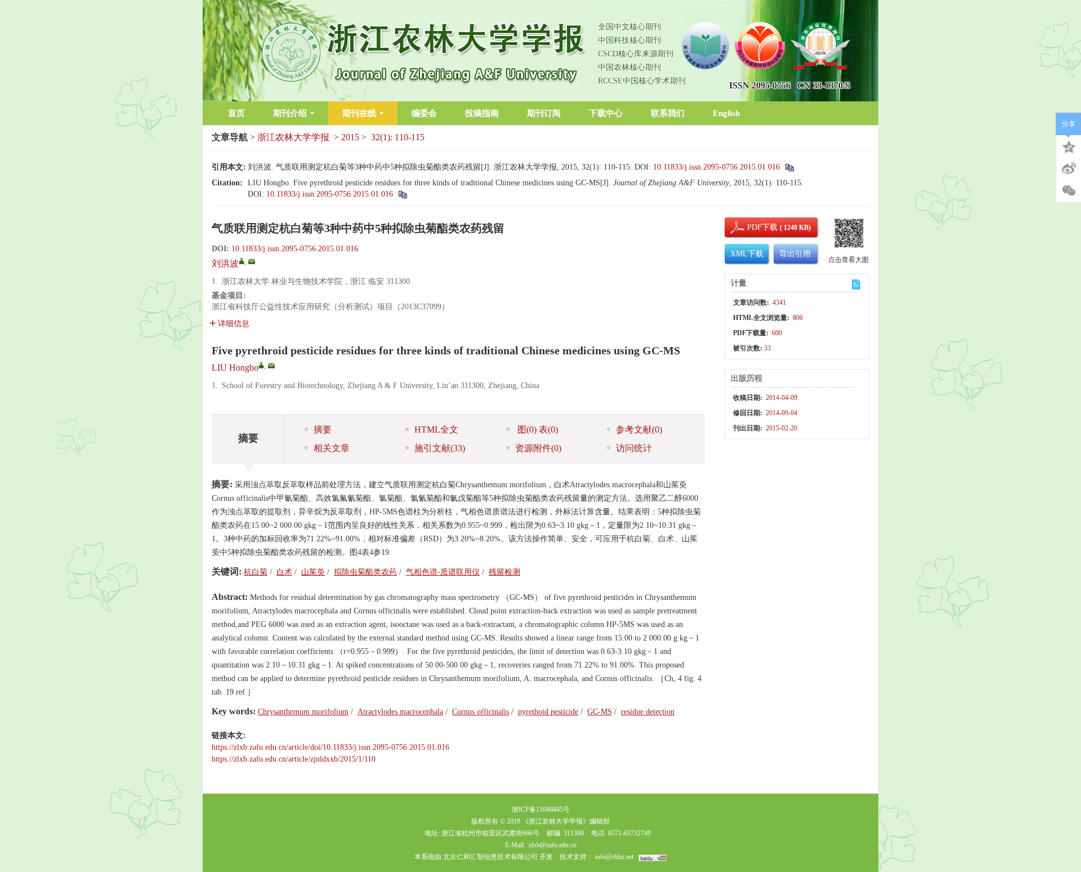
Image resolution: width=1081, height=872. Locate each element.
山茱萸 (313, 572)
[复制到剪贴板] (789, 167)
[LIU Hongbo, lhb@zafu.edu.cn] (261, 365)
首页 (236, 113)
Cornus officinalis (480, 712)
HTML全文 (436, 429)
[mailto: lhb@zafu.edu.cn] (271, 365)
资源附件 (538, 448)
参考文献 (639, 429)
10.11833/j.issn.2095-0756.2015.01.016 (716, 167)
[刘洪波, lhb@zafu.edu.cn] (241, 260)
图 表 (536, 429)
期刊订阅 (544, 113)
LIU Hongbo (235, 367)
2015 (350, 137)
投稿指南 (482, 113)
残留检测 (504, 572)
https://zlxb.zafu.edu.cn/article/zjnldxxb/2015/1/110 (294, 759)
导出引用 (795, 254)
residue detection (647, 712)
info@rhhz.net (614, 857)
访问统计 (634, 448)
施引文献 (439, 448)
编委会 (424, 113)
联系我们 (668, 113)
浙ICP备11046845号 (541, 809)
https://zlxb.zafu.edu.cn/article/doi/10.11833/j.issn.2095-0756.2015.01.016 (330, 747)
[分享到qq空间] (1068, 146)
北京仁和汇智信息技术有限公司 (490, 857)
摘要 (323, 429)
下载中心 (606, 113)
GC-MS (599, 712)
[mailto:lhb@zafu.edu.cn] (252, 261)
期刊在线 (359, 113)
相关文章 (332, 448)
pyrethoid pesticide (548, 712)
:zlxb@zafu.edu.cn (552, 845)
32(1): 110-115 (398, 137)
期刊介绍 (290, 113)
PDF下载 (752, 227)
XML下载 (746, 254)
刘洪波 (225, 263)
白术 (284, 572)
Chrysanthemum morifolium (303, 712)
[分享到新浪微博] (1068, 168)
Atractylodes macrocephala (400, 712)
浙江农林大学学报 (293, 137)
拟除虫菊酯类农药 (365, 572)
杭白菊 (255, 572)
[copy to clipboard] (402, 194)
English (726, 113)
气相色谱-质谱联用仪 (443, 572)
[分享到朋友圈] (1068, 191)
